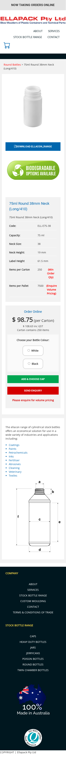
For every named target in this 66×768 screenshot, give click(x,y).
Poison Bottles (33, 659)
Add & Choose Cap (33, 379)
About (38, 31)
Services (54, 31)
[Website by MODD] (40, 762)
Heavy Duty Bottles (33, 642)
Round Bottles (13, 64)
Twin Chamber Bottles (33, 670)
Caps (33, 636)
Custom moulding (33, 601)
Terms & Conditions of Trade (33, 612)
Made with (57, 766)
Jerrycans (33, 653)
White (34, 350)
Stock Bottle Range (27, 37)
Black (35, 363)
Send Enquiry (33, 390)
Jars (33, 647)
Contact (53, 37)
